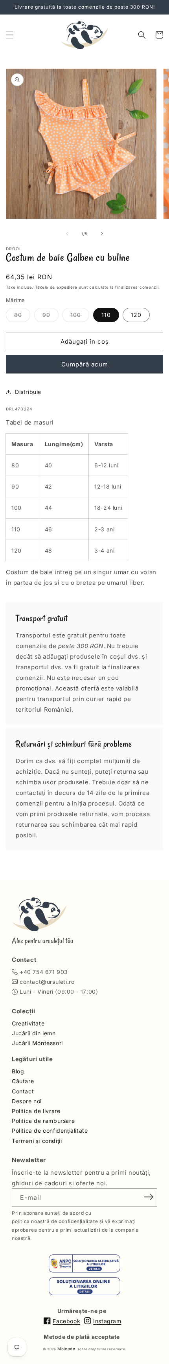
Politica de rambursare (43, 1120)
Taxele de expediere (56, 287)
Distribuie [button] (28, 391)
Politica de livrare (36, 1111)
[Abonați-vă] (148, 1197)
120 (136, 314)
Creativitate (28, 1023)
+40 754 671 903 (44, 972)
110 (106, 314)
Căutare (23, 1081)
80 (22, 316)
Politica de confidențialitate (50, 1130)
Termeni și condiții (37, 1140)
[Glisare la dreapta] (101, 233)
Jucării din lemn (34, 1033)
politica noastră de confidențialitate (55, 1221)
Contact (23, 1091)
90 (50, 316)
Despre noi (27, 1101)
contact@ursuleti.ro (47, 981)
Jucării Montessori (37, 1043)
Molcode (66, 1348)
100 (79, 316)
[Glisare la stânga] (67, 233)
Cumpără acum (84, 364)
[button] (9, 35)
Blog (18, 1071)
